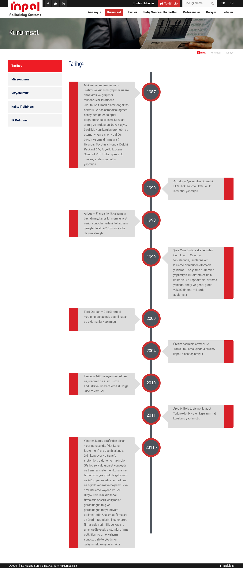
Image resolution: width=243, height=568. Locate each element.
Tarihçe (230, 52)
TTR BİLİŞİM (227, 565)
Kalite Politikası (22, 107)
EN (232, 3)
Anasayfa (94, 12)
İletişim (227, 12)
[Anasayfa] (201, 52)
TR (223, 3)
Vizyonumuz (20, 93)
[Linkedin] (63, 3)
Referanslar (191, 12)
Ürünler (132, 12)
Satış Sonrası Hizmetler (160, 12)
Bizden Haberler (143, 3)
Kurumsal (114, 12)
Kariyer (211, 12)
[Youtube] (55, 3)
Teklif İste (171, 3)
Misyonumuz (20, 79)
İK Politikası (19, 120)
